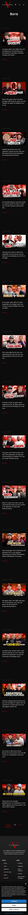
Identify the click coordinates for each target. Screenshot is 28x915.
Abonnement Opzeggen (21, 877)
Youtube (20, 863)
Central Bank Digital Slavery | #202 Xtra (12, 377)
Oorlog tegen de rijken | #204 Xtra (13, 277)
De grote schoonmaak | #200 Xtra (13, 477)
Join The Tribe (7, 872)
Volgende (9, 827)
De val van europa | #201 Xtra (11, 427)
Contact (20, 873)
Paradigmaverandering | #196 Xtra (13, 676)
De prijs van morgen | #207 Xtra (12, 124)
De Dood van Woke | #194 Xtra (12, 776)
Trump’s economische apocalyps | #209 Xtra (13, 24)
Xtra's (5, 866)
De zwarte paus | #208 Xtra (13, 74)
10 (21, 825)
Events (5, 875)
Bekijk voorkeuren (14, 909)
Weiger (14, 905)
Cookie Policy (7, 913)
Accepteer (14, 901)
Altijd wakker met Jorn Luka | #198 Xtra (13, 575)
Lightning (6, 869)
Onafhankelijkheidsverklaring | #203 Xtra (14, 327)
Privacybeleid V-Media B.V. (17, 913)
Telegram (20, 866)
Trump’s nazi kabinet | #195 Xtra (13, 726)
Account (6, 878)
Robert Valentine (20, 869)
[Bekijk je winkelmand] (15, 5)
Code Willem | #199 (11, 527)
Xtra (5, 60)
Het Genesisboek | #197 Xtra (13, 625)
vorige (7, 825)
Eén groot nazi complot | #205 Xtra (13, 227)
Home (5, 863)
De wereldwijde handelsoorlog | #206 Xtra (12, 176)
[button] (26, 883)
